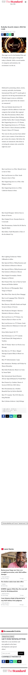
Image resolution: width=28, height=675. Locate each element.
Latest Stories (9, 549)
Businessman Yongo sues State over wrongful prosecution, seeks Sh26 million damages (13, 572)
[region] (11, 15)
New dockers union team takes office (12, 581)
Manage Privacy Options (7, 636)
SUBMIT (21, 653)
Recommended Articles (12, 631)
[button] (2, 34)
